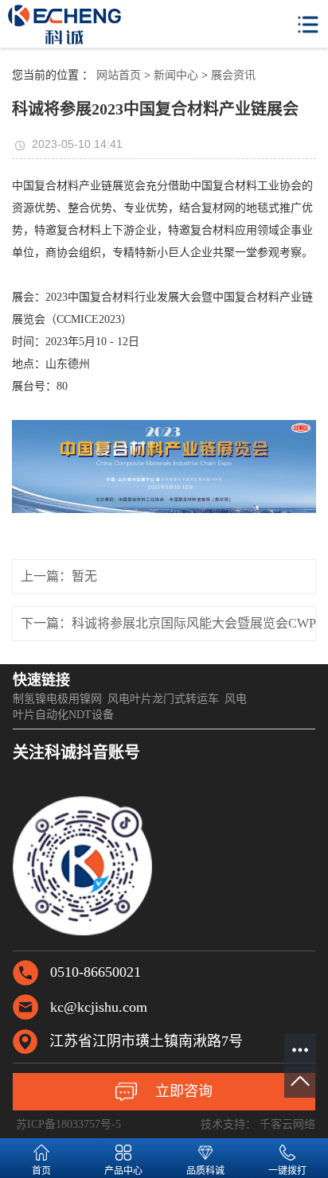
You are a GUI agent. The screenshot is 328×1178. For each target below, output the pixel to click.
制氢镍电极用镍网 (57, 699)
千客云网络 (287, 1124)
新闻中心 (176, 75)
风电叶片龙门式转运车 (163, 699)
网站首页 (118, 75)
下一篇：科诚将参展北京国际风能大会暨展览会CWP (168, 623)
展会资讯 (233, 75)
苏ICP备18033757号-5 (68, 1124)
